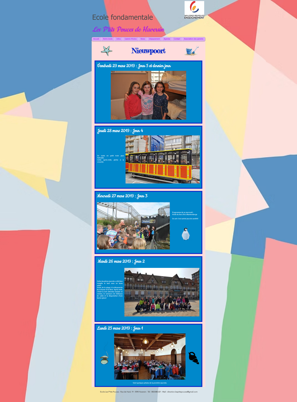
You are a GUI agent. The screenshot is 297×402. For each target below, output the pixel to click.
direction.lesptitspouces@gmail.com (182, 392)
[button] (148, 95)
